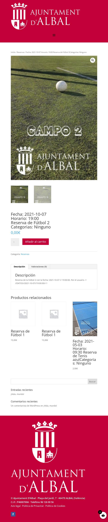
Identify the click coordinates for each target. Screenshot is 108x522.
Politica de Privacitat (33, 505)
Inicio (13, 52)
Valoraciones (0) (39, 266)
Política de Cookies (55, 505)
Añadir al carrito (35, 242)
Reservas (20, 52)
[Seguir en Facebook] (13, 514)
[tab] (19, 266)
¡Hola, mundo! (17, 394)
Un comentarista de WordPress (25, 405)
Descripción (19, 266)
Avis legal (16, 505)
